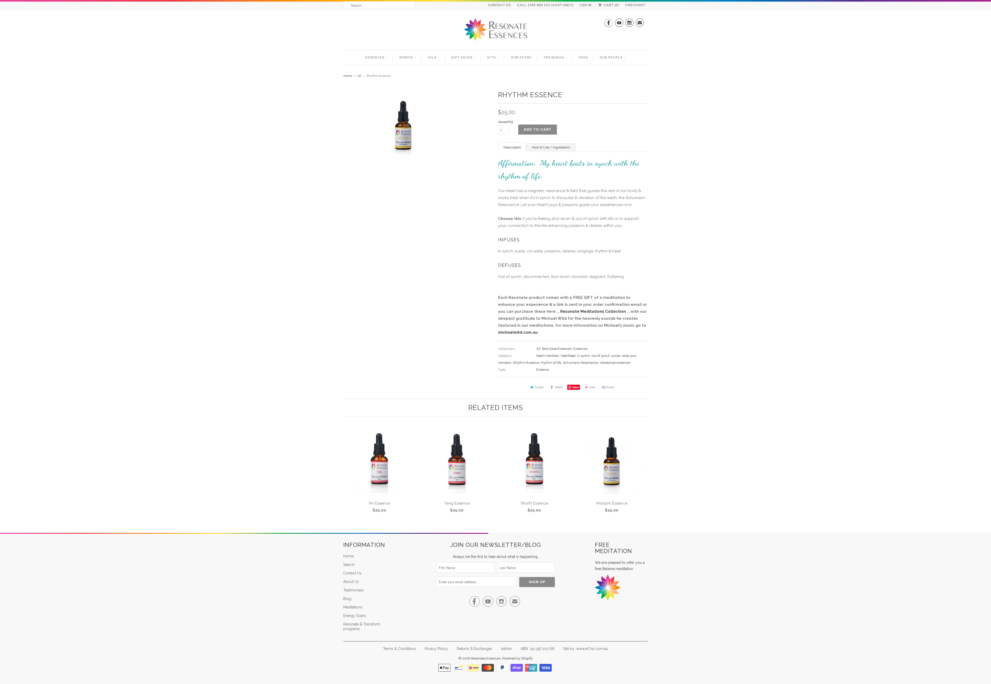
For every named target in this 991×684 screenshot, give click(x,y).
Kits (491, 57)
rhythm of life (551, 363)
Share (559, 387)
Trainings (553, 57)
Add (592, 387)
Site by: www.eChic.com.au (585, 649)
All (359, 76)
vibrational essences (615, 363)
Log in (586, 5)
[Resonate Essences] (495, 31)
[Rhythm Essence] (403, 125)
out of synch (601, 356)
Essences (375, 57)
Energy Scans (354, 616)
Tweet (539, 387)
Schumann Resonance (580, 363)
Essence (542, 370)
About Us (351, 582)
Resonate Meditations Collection (593, 311)
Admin (506, 649)
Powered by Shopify (517, 658)
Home (348, 556)
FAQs (583, 57)
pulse (616, 356)
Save (575, 387)
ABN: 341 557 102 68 (537, 649)
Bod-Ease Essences (557, 349)
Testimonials (353, 590)
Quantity (505, 122)
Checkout (635, 5)
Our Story (521, 57)
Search (349, 565)
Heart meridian (547, 356)
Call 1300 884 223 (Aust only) (545, 5)
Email (610, 387)
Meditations (352, 607)
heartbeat (568, 356)
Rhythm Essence (526, 363)
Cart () (611, 5)
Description (512, 147)
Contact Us (499, 5)
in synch (583, 356)
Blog (347, 599)
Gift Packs (462, 57)
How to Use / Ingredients (551, 147)
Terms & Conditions (399, 649)
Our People (611, 57)
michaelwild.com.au (518, 332)
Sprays (406, 57)
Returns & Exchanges (474, 649)
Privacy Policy (436, 649)
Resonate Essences (485, 658)
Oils (432, 57)
